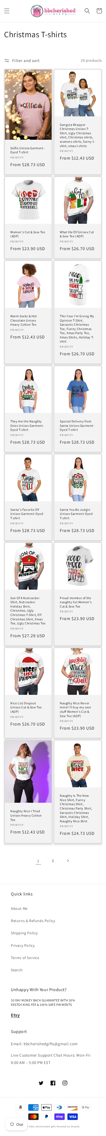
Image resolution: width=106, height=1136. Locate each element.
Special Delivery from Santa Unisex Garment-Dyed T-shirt (77, 425)
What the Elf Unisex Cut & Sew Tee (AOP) (77, 234)
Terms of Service (25, 957)
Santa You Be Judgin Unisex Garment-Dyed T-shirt (76, 514)
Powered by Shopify (68, 1126)
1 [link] (38, 860)
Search (17, 969)
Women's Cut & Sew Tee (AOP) (27, 234)
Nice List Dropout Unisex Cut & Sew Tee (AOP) (26, 707)
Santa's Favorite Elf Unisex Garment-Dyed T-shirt (26, 514)
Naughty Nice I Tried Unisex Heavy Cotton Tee (26, 815)
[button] (7, 11)
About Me (19, 908)
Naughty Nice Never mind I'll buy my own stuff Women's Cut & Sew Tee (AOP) (75, 709)
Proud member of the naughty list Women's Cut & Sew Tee (76, 602)
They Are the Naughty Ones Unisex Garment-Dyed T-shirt (27, 425)
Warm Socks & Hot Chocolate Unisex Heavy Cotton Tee (23, 320)
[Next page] (68, 861)
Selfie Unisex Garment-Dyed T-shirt (27, 150)
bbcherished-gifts (46, 1126)
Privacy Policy (23, 945)
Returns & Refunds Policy (33, 920)
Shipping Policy (24, 932)
